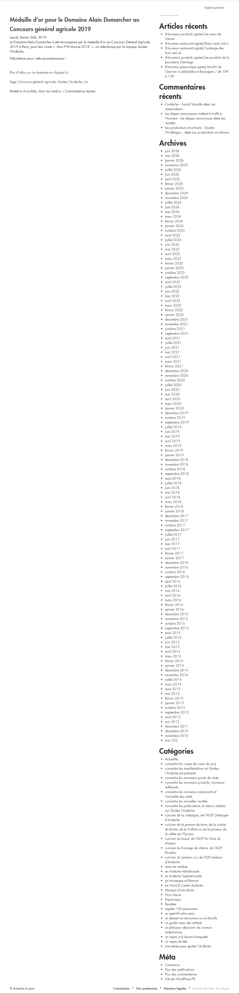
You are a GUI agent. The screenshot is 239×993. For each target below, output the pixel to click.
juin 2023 (172, 244)
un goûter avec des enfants (183, 923)
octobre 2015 (175, 623)
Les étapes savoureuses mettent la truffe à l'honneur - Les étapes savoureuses (193, 115)
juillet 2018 (173, 483)
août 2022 (172, 282)
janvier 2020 (174, 408)
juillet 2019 (173, 427)
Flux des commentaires (181, 974)
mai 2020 (172, 394)
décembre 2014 (176, 670)
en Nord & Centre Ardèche (184, 885)
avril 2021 (172, 357)
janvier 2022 (174, 314)
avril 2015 (172, 651)
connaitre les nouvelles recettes (186, 801)
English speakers (214, 7)
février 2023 (174, 263)
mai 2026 (172, 155)
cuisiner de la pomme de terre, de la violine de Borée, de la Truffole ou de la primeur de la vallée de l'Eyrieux (195, 829)
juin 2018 (172, 488)
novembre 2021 (176, 324)
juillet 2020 (173, 385)
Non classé (173, 894)
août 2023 (172, 235)
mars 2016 (173, 600)
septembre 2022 (177, 277)
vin (86, 82)
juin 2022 (172, 291)
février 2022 (174, 310)
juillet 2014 (173, 679)
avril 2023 (172, 254)
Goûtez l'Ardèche (70, 82)
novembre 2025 (176, 165)
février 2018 (174, 506)
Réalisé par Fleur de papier (211, 988)
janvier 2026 (174, 160)
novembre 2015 (176, 618)
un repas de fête (176, 941)
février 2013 (174, 698)
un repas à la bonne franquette (186, 937)
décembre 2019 (176, 413)
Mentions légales (175, 988)
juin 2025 (172, 174)
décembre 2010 (176, 731)
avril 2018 (172, 497)
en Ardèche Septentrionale (183, 876)
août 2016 (172, 581)
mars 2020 (173, 403)
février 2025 (174, 183)
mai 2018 (172, 492)
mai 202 (171, 740)
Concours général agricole (37, 82)
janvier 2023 (174, 268)
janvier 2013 (174, 703)
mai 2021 (172, 352)
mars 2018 (173, 502)
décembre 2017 (176, 516)
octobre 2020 (175, 380)
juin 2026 (172, 151)
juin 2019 (172, 431)
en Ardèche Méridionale (182, 871)
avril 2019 (172, 441)
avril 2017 (172, 548)
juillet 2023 (173, 240)
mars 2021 (173, 361)
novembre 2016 (176, 567)
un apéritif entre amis (180, 913)
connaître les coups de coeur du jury (190, 763)
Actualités (30, 91)
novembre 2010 (176, 735)
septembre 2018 (177, 473)
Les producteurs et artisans (210, 132)
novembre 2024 (176, 198)
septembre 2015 (177, 628)
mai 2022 (172, 296)
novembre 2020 (176, 375)
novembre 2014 (176, 675)
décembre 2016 (176, 562)
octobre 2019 (175, 417)
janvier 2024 (174, 226)
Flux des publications (179, 969)
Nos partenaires (146, 988)
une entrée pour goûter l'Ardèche (188, 946)
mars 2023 (173, 258)
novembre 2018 (176, 464)
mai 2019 (172, 436)
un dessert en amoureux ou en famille (191, 918)
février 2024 (174, 221)
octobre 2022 (175, 272)
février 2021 (174, 366)
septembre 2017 (177, 530)
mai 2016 (172, 590)
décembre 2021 (176, 319)
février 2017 (174, 553)
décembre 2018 (176, 459)
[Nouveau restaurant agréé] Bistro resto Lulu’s (196, 43)
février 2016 (174, 604)
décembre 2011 (176, 726)
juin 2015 (172, 642)
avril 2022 (172, 300)
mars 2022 (173, 305)
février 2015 (174, 661)
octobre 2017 (175, 525)
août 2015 (172, 633)
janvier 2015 (174, 665)
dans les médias (50, 91)
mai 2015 (172, 647)
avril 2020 (172, 399)
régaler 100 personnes (181, 908)
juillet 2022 (173, 286)
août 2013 (172, 689)
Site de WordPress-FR (180, 979)
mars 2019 (173, 445)
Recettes (170, 904)
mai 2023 (172, 249)
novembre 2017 (176, 520)
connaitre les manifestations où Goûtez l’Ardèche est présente (192, 770)
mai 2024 (172, 212)
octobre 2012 (175, 707)
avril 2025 (172, 179)
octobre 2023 (175, 230)
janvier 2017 (174, 558)
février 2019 (174, 450)
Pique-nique (173, 899)
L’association (121, 988)
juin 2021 (172, 347)
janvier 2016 (174, 609)
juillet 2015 (173, 637)
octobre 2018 (175, 469)
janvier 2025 (174, 188)
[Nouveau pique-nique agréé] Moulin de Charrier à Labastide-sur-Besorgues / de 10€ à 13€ (196, 71)
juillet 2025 (173, 169)
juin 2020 (172, 389)
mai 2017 (172, 544)
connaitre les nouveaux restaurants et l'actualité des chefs (190, 794)
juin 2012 (172, 721)
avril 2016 (172, 595)
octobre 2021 (175, 328)
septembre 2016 (177, 576)
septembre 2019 (177, 422)
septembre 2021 (177, 333)
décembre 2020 (176, 371)
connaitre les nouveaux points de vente (192, 778)
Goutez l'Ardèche (119, 15)
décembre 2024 (176, 193)
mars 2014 (173, 684)
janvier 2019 (174, 455)
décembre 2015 (176, 614)
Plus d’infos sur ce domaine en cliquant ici (39, 72)
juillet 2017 (173, 534)
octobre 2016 (175, 572)
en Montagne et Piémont (181, 880)
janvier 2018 (174, 511)
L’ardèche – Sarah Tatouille (184, 104)
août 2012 (172, 717)
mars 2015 (173, 656)
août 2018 (172, 478)
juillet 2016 (173, 586)
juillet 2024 (173, 202)
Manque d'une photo (179, 890)
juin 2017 (172, 539)
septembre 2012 (177, 712)
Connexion (172, 965)
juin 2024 (172, 207)
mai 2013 (172, 693)
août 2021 (172, 338)
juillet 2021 (173, 343)
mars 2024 (173, 216)
